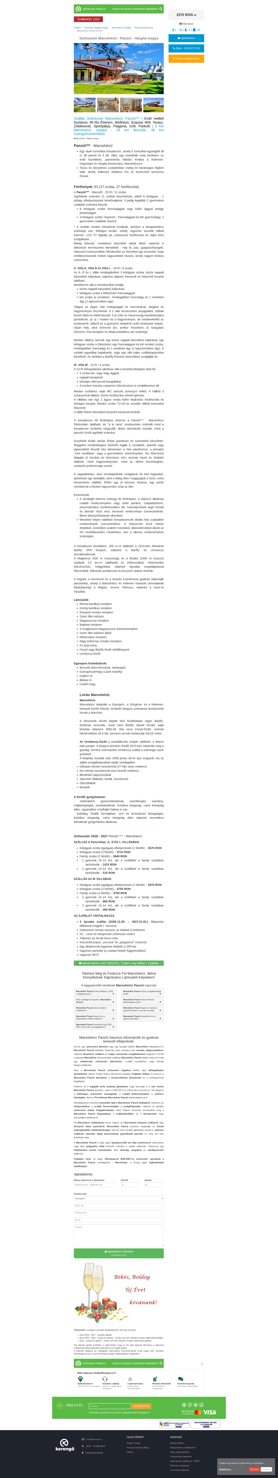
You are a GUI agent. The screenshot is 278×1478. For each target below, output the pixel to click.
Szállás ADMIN (177, 1443)
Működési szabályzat (179, 1465)
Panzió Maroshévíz (144, 27)
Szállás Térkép (133, 1443)
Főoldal (77, 27)
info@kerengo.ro (94, 1439)
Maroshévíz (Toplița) (121, 27)
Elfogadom (266, 1469)
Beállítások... (225, 1469)
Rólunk (130, 1452)
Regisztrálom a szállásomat (182, 1447)
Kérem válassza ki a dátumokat (89, 1180)
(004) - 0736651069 (95, 1446)
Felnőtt (124, 1180)
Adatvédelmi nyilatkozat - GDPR (184, 1461)
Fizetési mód (80, 1194)
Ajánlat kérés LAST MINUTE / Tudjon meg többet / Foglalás (120, 963)
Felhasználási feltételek (181, 1456)
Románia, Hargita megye (96, 27)
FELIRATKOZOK (141, 1406)
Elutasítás (254, 1469)
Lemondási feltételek (179, 1470)
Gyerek (148, 1180)
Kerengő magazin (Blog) (138, 1447)
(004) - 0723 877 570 (187, 48)
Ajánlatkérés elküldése (120, 1253)
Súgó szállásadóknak (180, 1452)
